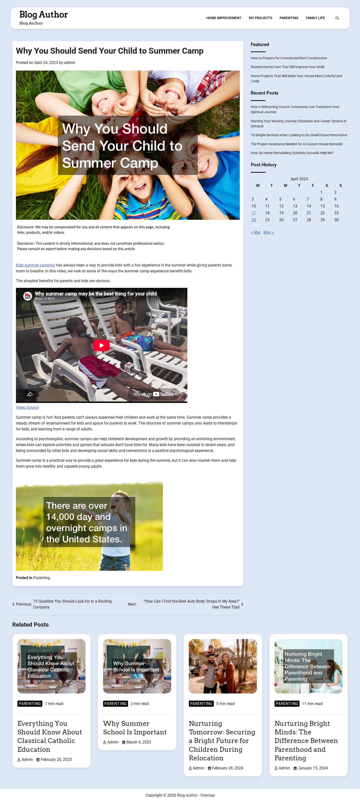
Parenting (289, 18)
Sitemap (207, 795)
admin (69, 62)
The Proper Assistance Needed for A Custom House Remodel (296, 144)
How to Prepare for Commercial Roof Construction (289, 58)
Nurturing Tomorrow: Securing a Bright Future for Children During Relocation (222, 740)
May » (269, 232)
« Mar (256, 232)
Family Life (315, 18)
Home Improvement (223, 18)
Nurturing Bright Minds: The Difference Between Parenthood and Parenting (306, 740)
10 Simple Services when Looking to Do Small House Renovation (299, 135)
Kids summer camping (35, 265)
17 (254, 213)
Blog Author (43, 14)
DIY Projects (260, 18)
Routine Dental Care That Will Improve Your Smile (287, 67)
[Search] (337, 18)
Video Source (27, 407)
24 (254, 220)
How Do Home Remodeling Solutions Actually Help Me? (292, 153)
